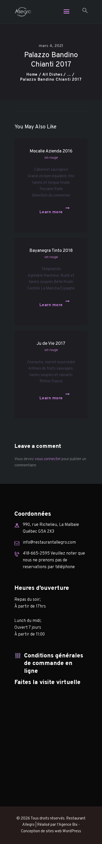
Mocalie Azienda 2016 (51, 151)
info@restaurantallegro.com (49, 542)
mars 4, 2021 (51, 46)
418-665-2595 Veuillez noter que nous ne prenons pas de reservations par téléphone (54, 560)
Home (32, 74)
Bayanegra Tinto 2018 (51, 251)
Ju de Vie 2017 (51, 344)
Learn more (51, 212)
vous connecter (48, 459)
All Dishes (52, 74)
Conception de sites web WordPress (51, 831)
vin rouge (51, 158)
